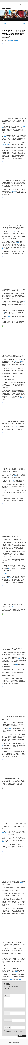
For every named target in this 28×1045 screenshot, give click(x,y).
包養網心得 (12, 946)
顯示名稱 (7, 1013)
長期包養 (5, 136)
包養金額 (9, 144)
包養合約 (4, 144)
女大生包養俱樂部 (6, 573)
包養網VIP (10, 728)
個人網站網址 (7, 1027)
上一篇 (4, 23)
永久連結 (19, 979)
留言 (7, 995)
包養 (3, 248)
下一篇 (24, 23)
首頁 (3, 19)
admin (16, 40)
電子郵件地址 (8, 1020)
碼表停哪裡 (6, 8)
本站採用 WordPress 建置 (14, 1042)
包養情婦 (20, 398)
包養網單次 (21, 882)
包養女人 (17, 426)
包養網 (13, 232)
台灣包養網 (12, 480)
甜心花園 (14, 191)
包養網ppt (20, 361)
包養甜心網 (8, 577)
